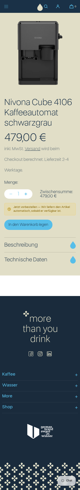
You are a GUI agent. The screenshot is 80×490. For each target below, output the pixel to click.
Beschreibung (21, 245)
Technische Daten (25, 259)
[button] (71, 6)
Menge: (11, 182)
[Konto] (58, 6)
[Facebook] (31, 354)
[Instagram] (40, 354)
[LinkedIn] (49, 354)
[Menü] (9, 6)
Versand (32, 149)
